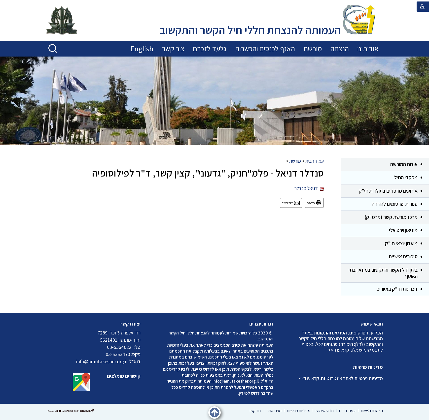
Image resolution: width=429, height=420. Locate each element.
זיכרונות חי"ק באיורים (397, 289)
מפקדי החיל (406, 177)
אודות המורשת (404, 164)
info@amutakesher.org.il (236, 381)
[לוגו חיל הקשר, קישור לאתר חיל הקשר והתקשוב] (61, 21)
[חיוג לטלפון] (132, 347)
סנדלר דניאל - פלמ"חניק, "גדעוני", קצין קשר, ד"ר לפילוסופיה (208, 172)
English (141, 49)
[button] (53, 48)
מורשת (312, 49)
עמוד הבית (314, 161)
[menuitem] (368, 49)
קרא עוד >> (338, 350)
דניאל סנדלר (307, 188)
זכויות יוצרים (261, 324)
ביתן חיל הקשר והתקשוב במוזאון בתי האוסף (383, 273)
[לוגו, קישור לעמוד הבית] (359, 20)
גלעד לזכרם (209, 49)
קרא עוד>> (309, 378)
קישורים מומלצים (124, 376)
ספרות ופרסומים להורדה (395, 204)
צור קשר (173, 49)
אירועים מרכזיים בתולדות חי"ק (388, 190)
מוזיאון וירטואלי (403, 230)
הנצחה (339, 49)
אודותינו (368, 49)
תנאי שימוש (371, 324)
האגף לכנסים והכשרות (265, 49)
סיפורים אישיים (403, 256)
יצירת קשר (130, 324)
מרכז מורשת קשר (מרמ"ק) (391, 217)
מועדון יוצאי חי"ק (401, 243)
